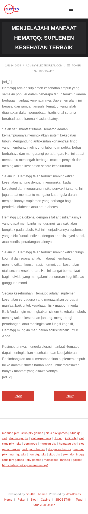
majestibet (51, 459)
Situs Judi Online (44, 505)
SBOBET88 (63, 499)
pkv (18, 443)
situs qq (75, 433)
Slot (33, 499)
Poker (76, 65)
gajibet (77, 459)
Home (8, 499)
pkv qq (58, 438)
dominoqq (30, 443)
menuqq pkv (10, 433)
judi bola (70, 438)
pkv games (46, 71)
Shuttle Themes (36, 494)
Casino (45, 499)
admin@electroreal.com (44, 65)
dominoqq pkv (18, 438)
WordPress (73, 494)
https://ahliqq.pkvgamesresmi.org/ (25, 465)
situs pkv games (32, 433)
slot (4, 438)
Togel (79, 499)
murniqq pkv (48, 443)
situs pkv (8, 443)
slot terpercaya (41, 438)
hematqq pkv (67, 443)
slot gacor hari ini (33, 449)
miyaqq (65, 459)
